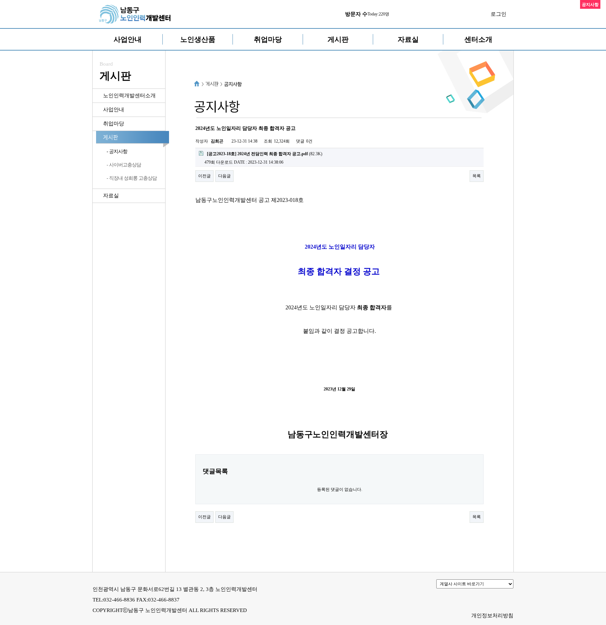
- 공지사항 (117, 151)
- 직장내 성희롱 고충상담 (132, 178)
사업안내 (128, 39)
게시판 (338, 39)
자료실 (408, 39)
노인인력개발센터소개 (129, 95)
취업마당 (268, 39)
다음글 (224, 175)
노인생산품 (197, 39)
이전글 (204, 175)
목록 (476, 175)
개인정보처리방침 (492, 615)
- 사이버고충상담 (124, 164)
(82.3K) (264, 153)
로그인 (498, 14)
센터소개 (478, 39)
